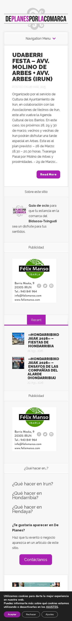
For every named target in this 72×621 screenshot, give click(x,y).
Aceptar (12, 614)
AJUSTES (52, 607)
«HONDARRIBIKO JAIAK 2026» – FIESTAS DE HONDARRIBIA (43, 340)
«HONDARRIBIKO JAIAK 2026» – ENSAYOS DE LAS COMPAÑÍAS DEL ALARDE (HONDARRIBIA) (43, 368)
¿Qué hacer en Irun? (32, 483)
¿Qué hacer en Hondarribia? (27, 495)
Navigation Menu (38, 38)
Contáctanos (35, 559)
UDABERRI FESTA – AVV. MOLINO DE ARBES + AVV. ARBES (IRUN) (32, 66)
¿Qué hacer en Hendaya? (27, 509)
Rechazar (31, 614)
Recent (36, 320)
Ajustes (50, 614)
